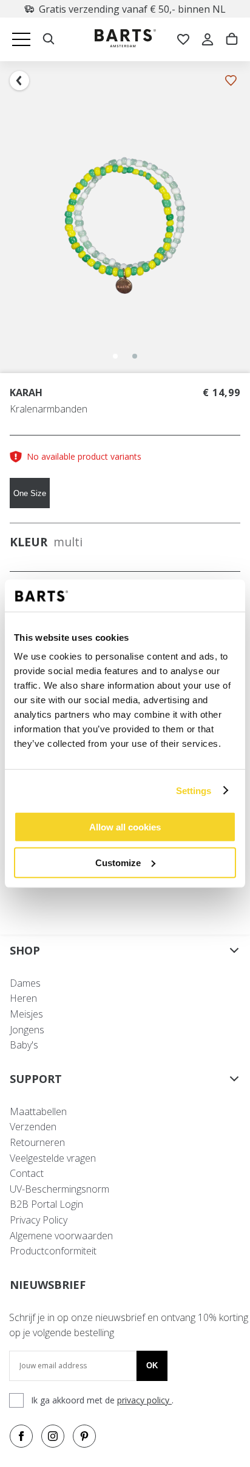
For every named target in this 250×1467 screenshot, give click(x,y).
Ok (152, 1365)
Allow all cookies (125, 827)
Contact (27, 1173)
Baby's (24, 1044)
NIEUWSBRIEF (48, 1284)
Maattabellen (38, 1111)
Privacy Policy (38, 1220)
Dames (25, 983)
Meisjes (26, 1014)
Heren (23, 998)
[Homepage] (125, 39)
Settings (194, 790)
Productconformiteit (53, 1250)
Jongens (27, 1029)
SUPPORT (36, 1078)
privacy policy (144, 1400)
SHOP (25, 950)
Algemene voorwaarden (61, 1235)
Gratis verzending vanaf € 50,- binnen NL (132, 9)
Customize (118, 862)
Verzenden (33, 1126)
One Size (29, 493)
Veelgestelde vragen (53, 1158)
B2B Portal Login (46, 1204)
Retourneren (37, 1142)
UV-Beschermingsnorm (59, 1189)
